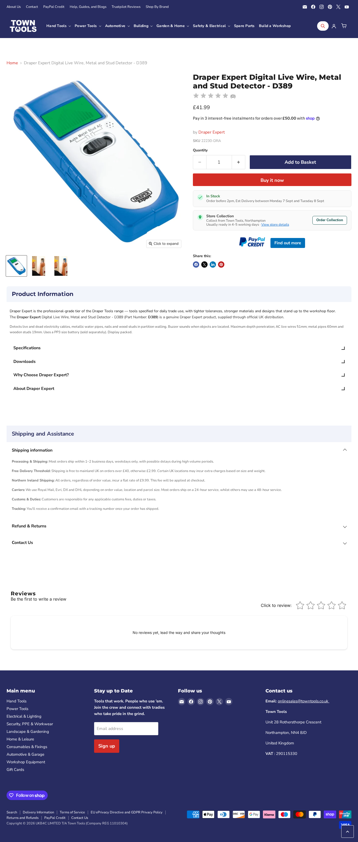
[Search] (323, 26)
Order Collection (329, 220)
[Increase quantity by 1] (238, 162)
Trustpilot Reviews (126, 7)
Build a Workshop (275, 25)
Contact (32, 7)
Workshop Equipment (26, 762)
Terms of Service (72, 812)
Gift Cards (15, 769)
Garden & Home (171, 25)
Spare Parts (244, 25)
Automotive (116, 25)
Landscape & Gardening (28, 731)
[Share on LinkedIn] (213, 264)
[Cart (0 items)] (344, 26)
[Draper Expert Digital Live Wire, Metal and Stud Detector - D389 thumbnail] (16, 266)
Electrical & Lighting (24, 716)
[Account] (334, 26)
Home (12, 63)
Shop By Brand (157, 7)
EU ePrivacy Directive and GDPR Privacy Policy (126, 812)
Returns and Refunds (23, 817)
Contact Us (79, 817)
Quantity (200, 150)
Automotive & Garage (25, 754)
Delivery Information (38, 812)
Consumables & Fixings (27, 746)
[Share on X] (204, 264)
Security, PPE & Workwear (30, 724)
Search (12, 812)
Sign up (106, 746)
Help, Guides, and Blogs (88, 7)
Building (142, 25)
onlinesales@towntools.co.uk (303, 701)
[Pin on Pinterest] (221, 264)
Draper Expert (211, 132)
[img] (211, 96)
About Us (14, 7)
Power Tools (86, 25)
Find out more (287, 243)
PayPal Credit (53, 7)
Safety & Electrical (210, 25)
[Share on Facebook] (196, 264)
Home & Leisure (20, 739)
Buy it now (272, 180)
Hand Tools (57, 25)
